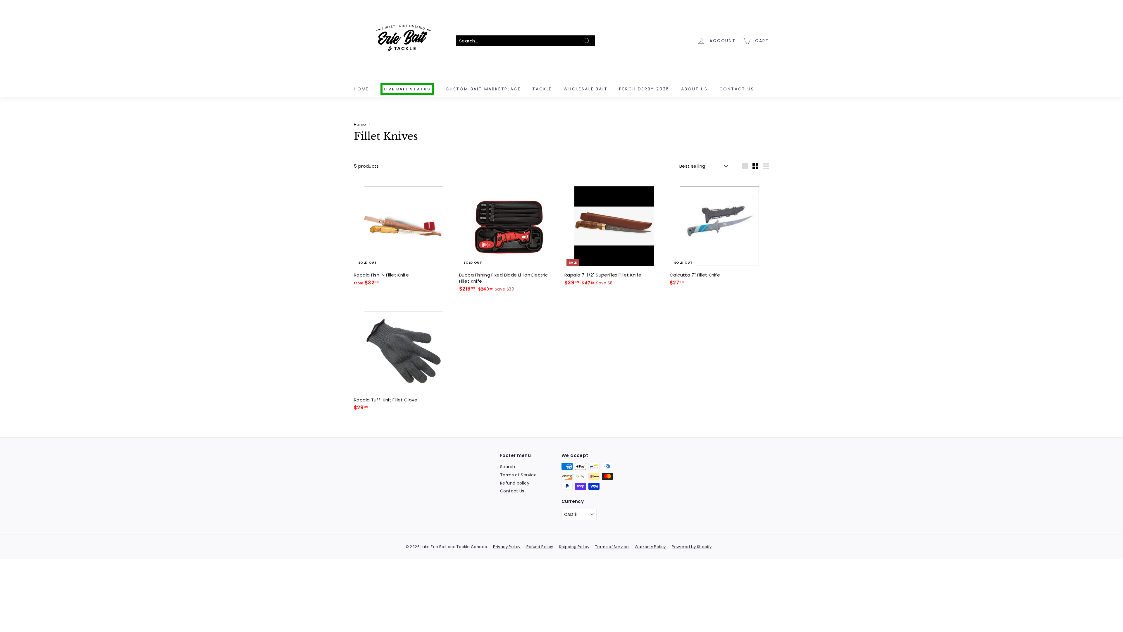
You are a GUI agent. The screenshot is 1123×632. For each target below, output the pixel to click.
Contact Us (736, 89)
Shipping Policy (574, 546)
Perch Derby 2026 (644, 89)
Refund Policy (539, 546)
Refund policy (514, 483)
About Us (694, 89)
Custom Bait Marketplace (483, 89)
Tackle (542, 89)
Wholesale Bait (585, 89)
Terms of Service (518, 475)
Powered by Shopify (692, 546)
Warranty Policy (650, 546)
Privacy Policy (506, 546)
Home (361, 89)
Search (507, 467)
